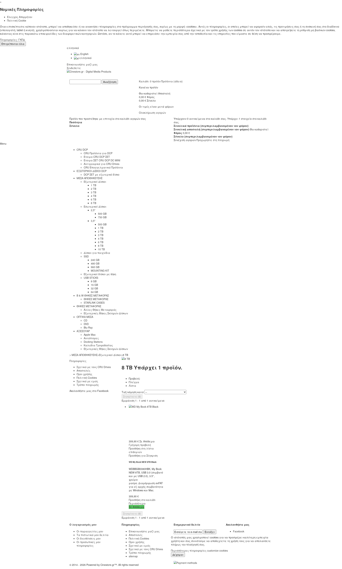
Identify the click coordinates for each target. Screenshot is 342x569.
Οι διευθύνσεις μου (89, 538)
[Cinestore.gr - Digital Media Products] (171, 75)
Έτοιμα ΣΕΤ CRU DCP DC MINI (102, 160)
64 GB (94, 292)
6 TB (93, 199)
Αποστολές (83, 370)
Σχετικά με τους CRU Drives (94, 367)
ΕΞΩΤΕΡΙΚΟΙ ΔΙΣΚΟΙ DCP (92, 171)
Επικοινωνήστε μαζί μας (82, 64)
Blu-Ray (88, 327)
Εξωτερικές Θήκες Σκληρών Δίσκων (106, 313)
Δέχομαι (177, 554)
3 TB (93, 192)
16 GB (94, 285)
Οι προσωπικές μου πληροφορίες (88, 543)
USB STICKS (91, 277)
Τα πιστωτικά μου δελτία (92, 535)
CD (85, 320)
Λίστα (132, 385)
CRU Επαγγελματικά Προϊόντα (103, 167)
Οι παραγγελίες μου (90, 531)
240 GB (95, 260)
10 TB (101, 249)
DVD (86, 324)
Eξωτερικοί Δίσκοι (95, 181)
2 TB (93, 188)
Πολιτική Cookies (87, 377)
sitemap (133, 556)
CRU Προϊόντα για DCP (98, 153)
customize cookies (217, 550)
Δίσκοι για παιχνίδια (97, 253)
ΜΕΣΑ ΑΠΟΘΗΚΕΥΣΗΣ (89, 178)
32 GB (94, 288)
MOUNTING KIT (100, 270)
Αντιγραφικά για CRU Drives (101, 164)
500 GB (102, 213)
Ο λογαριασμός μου (83, 524)
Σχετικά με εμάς (87, 381)
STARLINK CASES (94, 302)
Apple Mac (90, 334)
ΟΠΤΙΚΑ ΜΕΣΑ (85, 317)
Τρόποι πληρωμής (88, 385)
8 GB (94, 281)
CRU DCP (82, 149)
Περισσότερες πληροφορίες (189, 550)
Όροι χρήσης (84, 374)
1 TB (93, 185)
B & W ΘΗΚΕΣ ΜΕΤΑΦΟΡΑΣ (93, 295)
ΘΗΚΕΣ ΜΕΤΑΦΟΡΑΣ (96, 299)
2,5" (93, 210)
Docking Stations (93, 341)
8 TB (93, 203)
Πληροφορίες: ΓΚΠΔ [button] (12, 39)
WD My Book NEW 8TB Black (142, 462)
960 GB (95, 267)
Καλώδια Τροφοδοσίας (98, 345)
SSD (86, 256)
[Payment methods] (185, 562)
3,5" (93, 221)
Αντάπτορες (91, 338)
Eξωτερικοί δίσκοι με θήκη (100, 274)
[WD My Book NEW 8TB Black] (146, 422)
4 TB (93, 196)
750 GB (102, 217)
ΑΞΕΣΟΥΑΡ (83, 331)
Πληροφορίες (77, 361)
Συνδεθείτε (74, 68)
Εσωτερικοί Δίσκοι (95, 206)
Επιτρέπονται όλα (12, 44)
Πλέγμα (134, 382)
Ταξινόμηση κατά (133, 392)
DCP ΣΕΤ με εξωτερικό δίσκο (101, 174)
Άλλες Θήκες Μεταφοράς (100, 309)
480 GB (95, 263)
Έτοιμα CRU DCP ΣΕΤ (97, 156)
